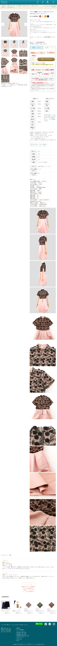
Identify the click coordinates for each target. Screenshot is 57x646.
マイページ (46, 114)
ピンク (38, 185)
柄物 (40, 188)
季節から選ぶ (32, 196)
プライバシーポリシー (21, 631)
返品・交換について (11, 7)
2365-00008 (47, 37)
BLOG (18, 640)
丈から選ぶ (32, 187)
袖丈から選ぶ (32, 190)
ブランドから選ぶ (33, 199)
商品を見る (4, 5)
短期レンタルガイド (35, 5)
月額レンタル (36, 47)
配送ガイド (4, 7)
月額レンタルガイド (26, 5)
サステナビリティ (20, 637)
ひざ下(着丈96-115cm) (41, 187)
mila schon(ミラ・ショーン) (35, 201)
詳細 (44, 63)
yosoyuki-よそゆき (43, 204)
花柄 (40, 193)
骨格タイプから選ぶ (34, 202)
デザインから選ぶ (33, 184)
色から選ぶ (32, 185)
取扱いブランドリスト (11, 5)
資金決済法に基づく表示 (21, 634)
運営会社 (18, 628)
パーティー (44, 181)
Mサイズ (40, 182)
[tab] (5, 44)
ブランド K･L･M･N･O (44, 199)
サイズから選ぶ (33, 182)
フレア (40, 184)
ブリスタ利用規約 (20, 629)
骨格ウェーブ (42, 202)
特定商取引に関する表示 (21, 632)
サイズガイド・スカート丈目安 (39, 144)
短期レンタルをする (46, 59)
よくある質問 (19, 5)
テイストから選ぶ (33, 204)
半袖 (38, 190)
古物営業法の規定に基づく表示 (23, 635)
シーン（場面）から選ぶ (35, 181)
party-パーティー (42, 205)
